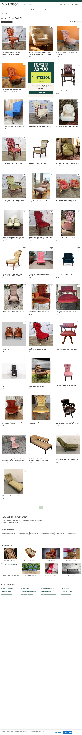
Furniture (2, 13)
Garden (40, 9)
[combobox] (39, 4)
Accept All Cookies (68, 732)
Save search (18, 22)
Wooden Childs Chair (31, 536)
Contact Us (67, 9)
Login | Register (75, 4)
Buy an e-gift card (41, 92)
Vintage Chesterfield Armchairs (48, 533)
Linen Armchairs (65, 588)
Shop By (61, 9)
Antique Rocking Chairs (46, 591)
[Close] (80, 732)
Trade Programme (75, 9)
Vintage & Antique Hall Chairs (48, 588)
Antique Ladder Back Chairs (19, 536)
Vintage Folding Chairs (60, 533)
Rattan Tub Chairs (41, 536)
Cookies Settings (57, 732)
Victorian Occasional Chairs (7, 588)
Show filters (7, 22)
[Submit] (24, 4)
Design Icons (54, 9)
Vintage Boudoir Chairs (72, 533)
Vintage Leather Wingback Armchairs (9, 533)
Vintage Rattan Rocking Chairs (48, 594)
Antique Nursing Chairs (34, 533)
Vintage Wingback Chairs (6, 536)
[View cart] (69, 4)
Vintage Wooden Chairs (23, 533)
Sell (61, 4)
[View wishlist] (65, 4)
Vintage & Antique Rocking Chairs (29, 591)
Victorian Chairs (25, 588)
